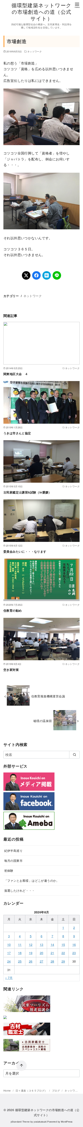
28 (52, 961)
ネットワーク (34, 51)
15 (63, 944)
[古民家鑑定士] (26, 1052)
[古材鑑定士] (26, 1036)
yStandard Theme (20, 1121)
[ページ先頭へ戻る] (21, 1066)
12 (31, 944)
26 (31, 961)
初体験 (8, 870)
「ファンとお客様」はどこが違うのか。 (31, 880)
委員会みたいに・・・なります (24, 551)
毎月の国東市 (13, 860)
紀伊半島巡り (13, 850)
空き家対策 (11, 669)
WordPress (67, 1121)
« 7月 (9, 977)
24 (9, 961)
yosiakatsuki (40, 1121)
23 (74, 952)
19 (31, 952)
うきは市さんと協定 (17, 433)
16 (74, 944)
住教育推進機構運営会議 (48, 696)
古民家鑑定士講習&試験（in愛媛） (27, 492)
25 (20, 961)
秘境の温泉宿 (42, 720)
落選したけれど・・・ (19, 890)
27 (41, 961)
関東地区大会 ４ (15, 374)
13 (41, 944)
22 (63, 952)
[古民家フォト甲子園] (5, 1019)
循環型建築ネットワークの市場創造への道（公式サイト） (41, 11)
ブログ (56, 1090)
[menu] (77, 5)
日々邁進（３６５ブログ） (32, 1090)
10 (9, 944)
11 (20, 944)
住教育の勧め (12, 610)
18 (20, 952)
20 (41, 952)
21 (52, 952)
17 (9, 952)
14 (52, 944)
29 (63, 961)
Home (7, 1090)
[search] (74, 754)
